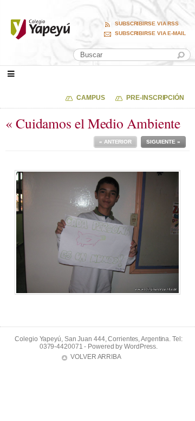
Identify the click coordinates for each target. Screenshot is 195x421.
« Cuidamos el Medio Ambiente (92, 123)
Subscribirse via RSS (147, 23)
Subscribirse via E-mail (150, 33)
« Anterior (115, 142)
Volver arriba (95, 357)
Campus (90, 97)
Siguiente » (163, 142)
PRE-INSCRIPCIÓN (155, 97)
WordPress (140, 346)
